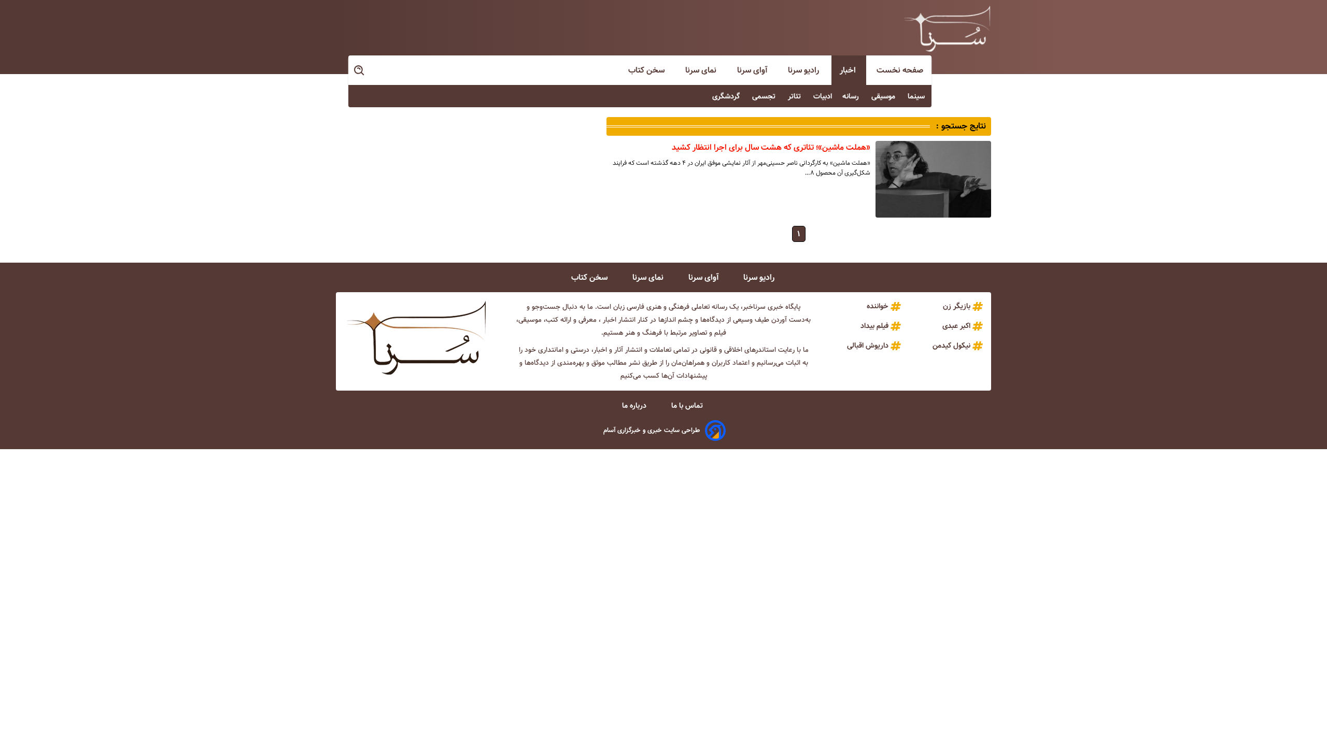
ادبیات (822, 96)
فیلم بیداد (874, 326)
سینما (917, 96)
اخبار (849, 70)
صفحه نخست (900, 70)
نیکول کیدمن (951, 345)
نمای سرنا (701, 70)
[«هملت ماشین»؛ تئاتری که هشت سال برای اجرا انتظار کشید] (933, 179)
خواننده (877, 306)
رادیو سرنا (804, 70)
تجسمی (765, 96)
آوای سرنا (753, 70)
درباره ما (635, 405)
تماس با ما (688, 405)
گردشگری (727, 96)
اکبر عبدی (956, 326)
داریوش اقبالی (867, 345)
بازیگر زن (956, 306)
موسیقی (884, 96)
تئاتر (795, 96)
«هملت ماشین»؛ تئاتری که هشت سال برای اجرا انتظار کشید (771, 147)
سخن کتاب (647, 70)
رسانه (851, 96)
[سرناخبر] (947, 28)
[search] (360, 70)
